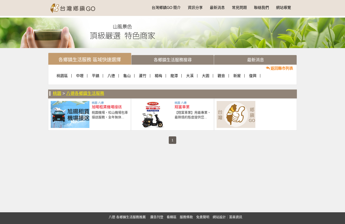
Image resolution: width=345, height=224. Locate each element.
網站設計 (219, 217)
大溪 (190, 76)
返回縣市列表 (281, 68)
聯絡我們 (261, 8)
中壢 (80, 76)
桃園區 (62, 76)
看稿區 (171, 217)
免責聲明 (202, 217)
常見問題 (239, 8)
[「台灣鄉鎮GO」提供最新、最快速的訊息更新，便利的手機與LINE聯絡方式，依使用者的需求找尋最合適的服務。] (75, 6)
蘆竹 (142, 76)
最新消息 (217, 8)
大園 (205, 76)
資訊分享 (195, 8)
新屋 (237, 76)
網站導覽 (283, 8)
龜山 (127, 76)
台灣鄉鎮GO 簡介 (166, 8)
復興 (253, 76)
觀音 (221, 76)
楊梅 (158, 76)
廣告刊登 (156, 217)
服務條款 (186, 217)
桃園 (57, 93)
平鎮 (95, 76)
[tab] (89, 59)
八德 (111, 76)
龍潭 (174, 76)
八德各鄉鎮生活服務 (85, 93)
